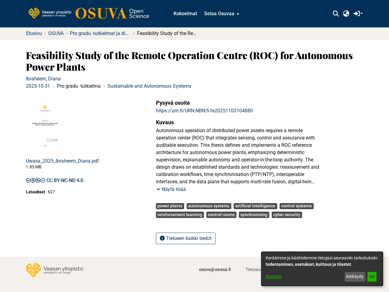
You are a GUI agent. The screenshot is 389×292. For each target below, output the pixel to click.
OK (372, 276)
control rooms (221, 214)
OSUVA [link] (56, 33)
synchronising (253, 214)
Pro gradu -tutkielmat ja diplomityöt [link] (100, 33)
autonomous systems (208, 205)
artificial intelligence (255, 205)
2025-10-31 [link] (38, 86)
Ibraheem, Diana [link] (43, 79)
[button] (335, 13)
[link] (92, 13)
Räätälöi (273, 276)
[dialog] (322, 269)
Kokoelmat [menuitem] (185, 13)
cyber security (286, 214)
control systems (296, 205)
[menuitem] (221, 13)
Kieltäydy (354, 276)
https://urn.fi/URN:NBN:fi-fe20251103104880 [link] (204, 111)
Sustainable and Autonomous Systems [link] (149, 86)
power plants (169, 205)
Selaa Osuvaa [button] (219, 13)
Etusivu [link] (34, 33)
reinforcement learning (179, 214)
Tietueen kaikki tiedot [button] (188, 238)
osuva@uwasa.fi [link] (215, 269)
